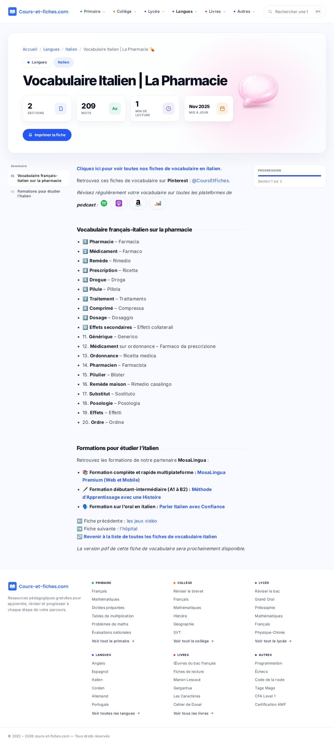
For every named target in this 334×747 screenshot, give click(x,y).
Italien (71, 49)
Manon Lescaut (187, 679)
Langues (184, 11)
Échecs (261, 671)
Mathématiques (106, 599)
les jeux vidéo (142, 521)
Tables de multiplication (113, 616)
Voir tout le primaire (110, 641)
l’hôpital (128, 528)
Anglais (98, 663)
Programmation (268, 663)
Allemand (100, 696)
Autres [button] (243, 11)
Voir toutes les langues (113, 713)
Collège (124, 11)
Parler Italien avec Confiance (192, 506)
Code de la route (269, 679)
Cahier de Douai (188, 704)
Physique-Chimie (270, 632)
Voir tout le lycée (271, 641)
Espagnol (100, 671)
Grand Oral (264, 599)
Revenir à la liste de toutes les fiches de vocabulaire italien (150, 536)
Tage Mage (265, 688)
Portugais (100, 704)
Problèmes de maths (110, 624)
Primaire (92, 11)
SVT (177, 632)
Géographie (184, 624)
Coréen (98, 688)
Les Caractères (187, 696)
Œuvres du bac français (195, 663)
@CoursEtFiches (210, 180)
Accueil (30, 49)
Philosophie (265, 607)
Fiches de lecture (189, 671)
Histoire (180, 616)
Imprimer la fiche (50, 135)
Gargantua (183, 688)
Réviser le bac (267, 591)
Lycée (154, 11)
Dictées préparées (108, 607)
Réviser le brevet (189, 591)
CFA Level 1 (265, 696)
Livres (215, 11)
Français (99, 591)
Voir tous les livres (191, 713)
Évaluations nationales (111, 632)
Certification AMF (270, 704)
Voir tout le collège (191, 641)
